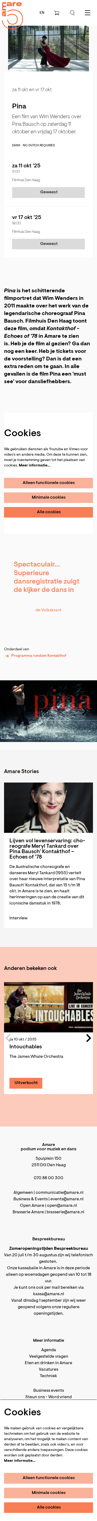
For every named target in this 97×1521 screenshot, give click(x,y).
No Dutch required (39, 145)
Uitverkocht (26, 1083)
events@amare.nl (67, 1199)
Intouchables (25, 1047)
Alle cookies (49, 512)
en (42, 13)
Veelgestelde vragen (48, 1356)
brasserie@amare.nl (65, 1212)
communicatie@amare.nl (60, 1193)
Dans (16, 145)
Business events (48, 1391)
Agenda (48, 1350)
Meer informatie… (34, 466)
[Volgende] (85, 711)
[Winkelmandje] (57, 13)
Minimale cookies (49, 497)
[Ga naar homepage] (9, 11)
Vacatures (48, 1369)
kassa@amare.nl (48, 1294)
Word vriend (60, 1397)
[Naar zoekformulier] (72, 13)
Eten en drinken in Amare (48, 1363)
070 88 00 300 (48, 1178)
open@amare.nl (62, 1206)
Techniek (48, 1376)
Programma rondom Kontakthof (38, 656)
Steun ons (35, 1397)
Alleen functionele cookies (49, 483)
